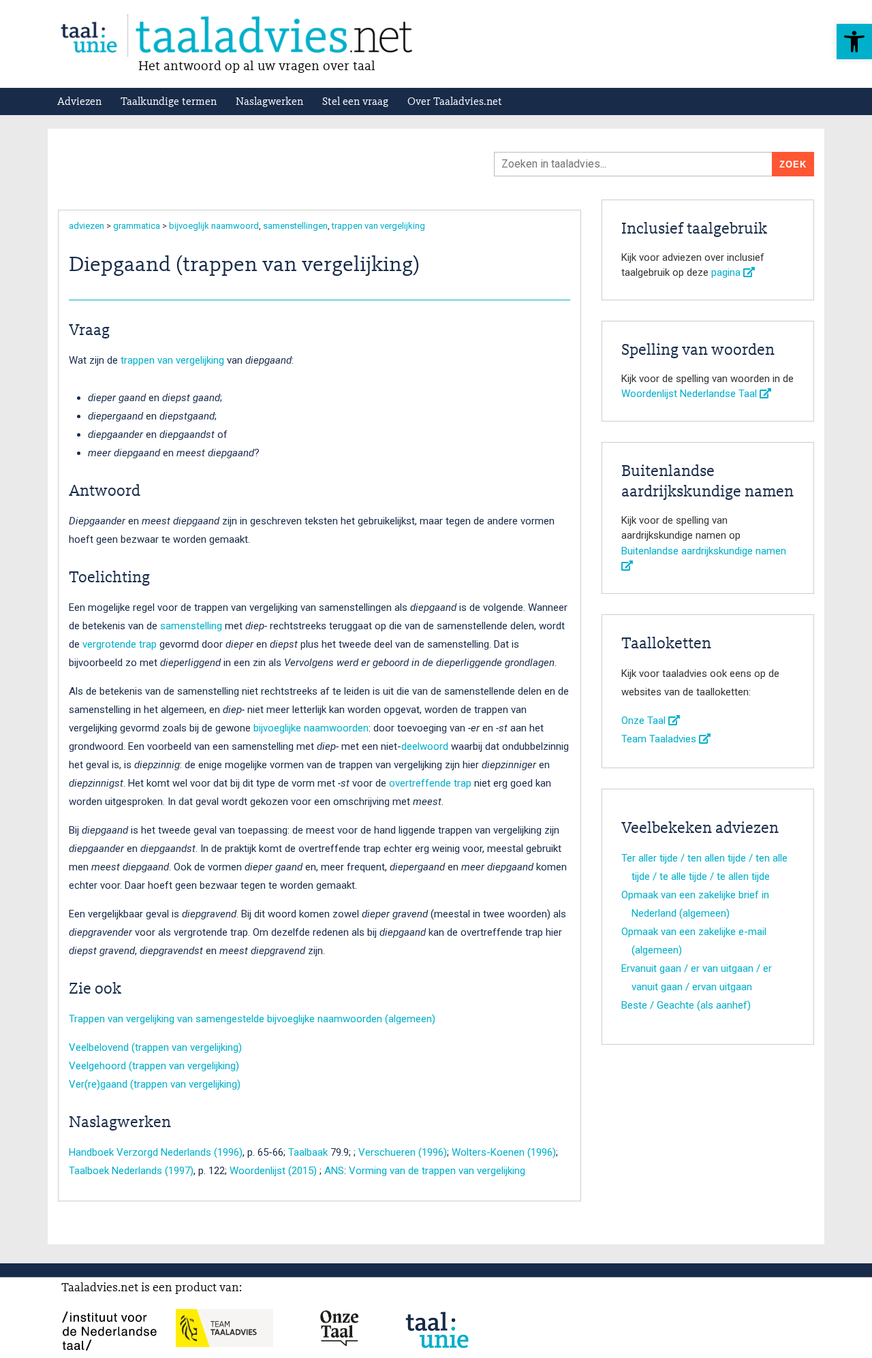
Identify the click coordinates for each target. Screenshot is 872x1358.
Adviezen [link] (79, 102)
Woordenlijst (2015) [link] (273, 1171)
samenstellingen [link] (295, 226)
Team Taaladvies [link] (660, 739)
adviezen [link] (86, 226)
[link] (854, 41)
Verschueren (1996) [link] (402, 1152)
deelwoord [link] (424, 746)
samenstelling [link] (191, 626)
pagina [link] (727, 272)
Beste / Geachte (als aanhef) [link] (686, 1005)
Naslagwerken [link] (269, 102)
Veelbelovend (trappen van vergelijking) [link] (155, 1047)
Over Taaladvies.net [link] (454, 102)
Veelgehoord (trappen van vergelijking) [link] (154, 1066)
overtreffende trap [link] (430, 783)
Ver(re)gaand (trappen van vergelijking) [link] (154, 1084)
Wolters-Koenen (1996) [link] (504, 1152)
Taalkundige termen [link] (169, 102)
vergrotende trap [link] (119, 644)
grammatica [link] (136, 226)
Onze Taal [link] (644, 720)
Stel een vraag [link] (355, 102)
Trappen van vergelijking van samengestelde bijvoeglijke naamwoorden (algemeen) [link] (252, 1019)
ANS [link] (334, 1171)
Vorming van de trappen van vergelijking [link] (437, 1171)
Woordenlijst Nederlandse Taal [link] (690, 394)
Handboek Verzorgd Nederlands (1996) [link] (156, 1152)
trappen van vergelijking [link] (378, 226)
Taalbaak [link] (308, 1152)
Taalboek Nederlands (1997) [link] (131, 1171)
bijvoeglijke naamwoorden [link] (311, 728)
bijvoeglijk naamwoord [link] (214, 226)
